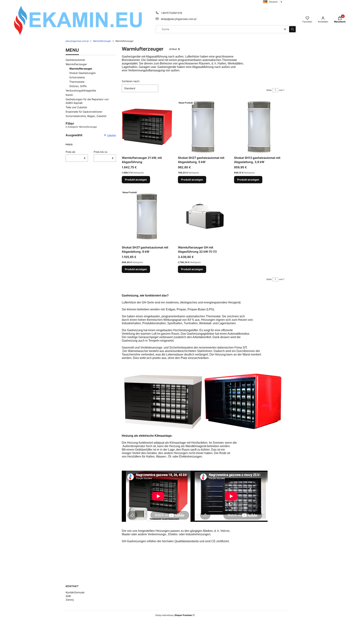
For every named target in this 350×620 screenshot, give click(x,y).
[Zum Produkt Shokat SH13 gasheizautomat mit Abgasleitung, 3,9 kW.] (259, 126)
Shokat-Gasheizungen (82, 72)
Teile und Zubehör (76, 107)
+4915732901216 (171, 12)
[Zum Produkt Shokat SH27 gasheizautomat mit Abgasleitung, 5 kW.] (203, 126)
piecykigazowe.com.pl (77, 41)
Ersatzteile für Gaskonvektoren (84, 111)
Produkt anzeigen (136, 179)
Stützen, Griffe (78, 86)
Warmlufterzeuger (102, 41)
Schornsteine (77, 77)
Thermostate (76, 81)
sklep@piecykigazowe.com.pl (178, 18)
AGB (68, 596)
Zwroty (70, 599)
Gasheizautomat (75, 59)
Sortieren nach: (131, 81)
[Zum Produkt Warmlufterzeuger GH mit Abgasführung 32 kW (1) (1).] (203, 216)
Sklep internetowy (173, 615)
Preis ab (70, 151)
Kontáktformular (75, 592)
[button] (292, 29)
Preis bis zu (100, 151)
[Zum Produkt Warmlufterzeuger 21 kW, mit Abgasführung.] (147, 126)
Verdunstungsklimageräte (81, 90)
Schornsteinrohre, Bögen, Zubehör (86, 116)
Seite (269, 90)
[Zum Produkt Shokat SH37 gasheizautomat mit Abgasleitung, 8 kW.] (147, 216)
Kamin (69, 94)
